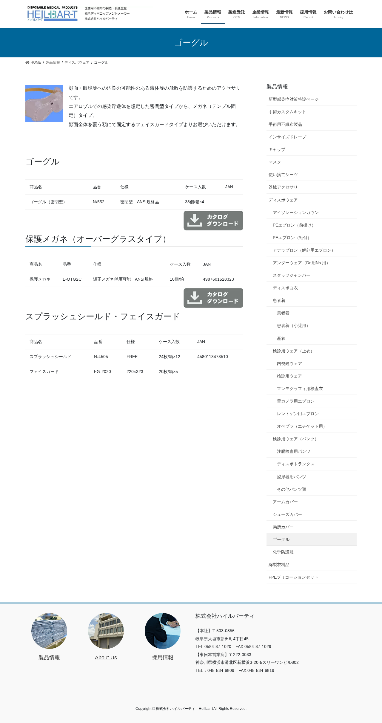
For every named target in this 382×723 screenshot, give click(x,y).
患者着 (279, 300)
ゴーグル (281, 539)
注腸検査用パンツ (293, 451)
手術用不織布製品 (285, 124)
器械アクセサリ (283, 187)
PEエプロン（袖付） (292, 237)
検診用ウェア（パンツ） (296, 438)
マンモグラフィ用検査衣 (300, 388)
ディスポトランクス (296, 463)
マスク (275, 162)
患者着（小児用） (293, 325)
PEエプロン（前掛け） (294, 225)
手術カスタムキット (287, 111)
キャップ (277, 149)
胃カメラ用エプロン (296, 401)
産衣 (281, 338)
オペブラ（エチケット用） (302, 426)
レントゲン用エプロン (298, 413)
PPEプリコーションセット (293, 577)
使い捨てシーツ (283, 174)
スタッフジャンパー (291, 275)
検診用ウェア (289, 376)
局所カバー (283, 527)
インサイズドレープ (287, 136)
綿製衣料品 (279, 564)
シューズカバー (287, 514)
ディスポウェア (283, 200)
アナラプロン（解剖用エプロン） (304, 250)
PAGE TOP (367, 696)
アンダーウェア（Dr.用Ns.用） (301, 262)
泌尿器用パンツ (291, 476)
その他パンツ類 (291, 489)
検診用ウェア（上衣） (294, 350)
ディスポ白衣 (285, 287)
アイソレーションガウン (296, 212)
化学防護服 (283, 552)
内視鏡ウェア (289, 363)
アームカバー (285, 501)
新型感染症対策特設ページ (294, 99)
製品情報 (277, 87)
